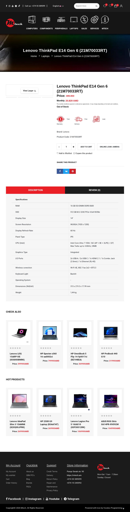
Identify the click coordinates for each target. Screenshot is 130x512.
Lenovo (66, 132)
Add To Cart (86, 147)
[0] (110, 5)
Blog (28, 479)
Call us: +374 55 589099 (35, 6)
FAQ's (28, 487)
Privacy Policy (52, 490)
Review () (94, 190)
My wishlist (10, 475)
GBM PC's (30, 475)
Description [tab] (35, 190)
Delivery (50, 475)
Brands (29, 483)
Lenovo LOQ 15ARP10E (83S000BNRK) (17, 356)
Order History (11, 483)
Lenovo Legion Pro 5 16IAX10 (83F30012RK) (80, 424)
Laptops (45, 56)
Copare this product (83, 153)
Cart (8, 479)
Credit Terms (52, 471)
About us (30, 471)
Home (34, 56)
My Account (11, 471)
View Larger (28, 91)
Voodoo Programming (113, 508)
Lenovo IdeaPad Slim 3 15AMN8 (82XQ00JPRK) (18, 424)
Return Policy (52, 479)
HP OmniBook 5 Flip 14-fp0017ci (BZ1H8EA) (79, 356)
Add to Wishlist (65, 153)
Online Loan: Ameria (109, 147)
